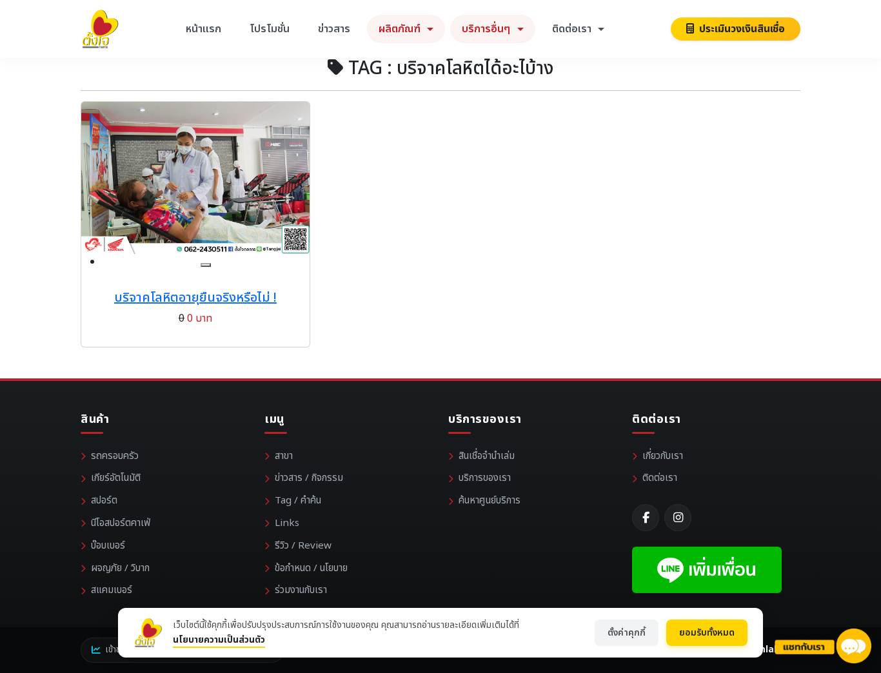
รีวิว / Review (303, 545)
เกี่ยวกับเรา (662, 456)
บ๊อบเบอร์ (108, 545)
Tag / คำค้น (298, 500)
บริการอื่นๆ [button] (487, 29)
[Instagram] (677, 517)
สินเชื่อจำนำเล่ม (487, 456)
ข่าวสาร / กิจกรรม (309, 478)
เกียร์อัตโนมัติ (116, 478)
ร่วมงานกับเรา (301, 590)
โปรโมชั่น (270, 29)
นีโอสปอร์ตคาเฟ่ (120, 523)
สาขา (284, 456)
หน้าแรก (203, 29)
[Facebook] (645, 517)
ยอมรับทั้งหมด (707, 632)
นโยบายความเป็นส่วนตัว (219, 640)
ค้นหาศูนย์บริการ (489, 500)
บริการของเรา (485, 478)
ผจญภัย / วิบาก (120, 568)
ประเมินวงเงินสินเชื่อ (741, 29)
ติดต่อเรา (659, 478)
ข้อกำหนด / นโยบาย (311, 568)
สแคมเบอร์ (111, 590)
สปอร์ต (104, 500)
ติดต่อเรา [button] (573, 29)
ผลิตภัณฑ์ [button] (401, 29)
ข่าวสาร (334, 29)
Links (287, 523)
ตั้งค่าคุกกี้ (627, 632)
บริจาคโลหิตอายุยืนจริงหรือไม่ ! (195, 297)
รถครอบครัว (115, 456)
